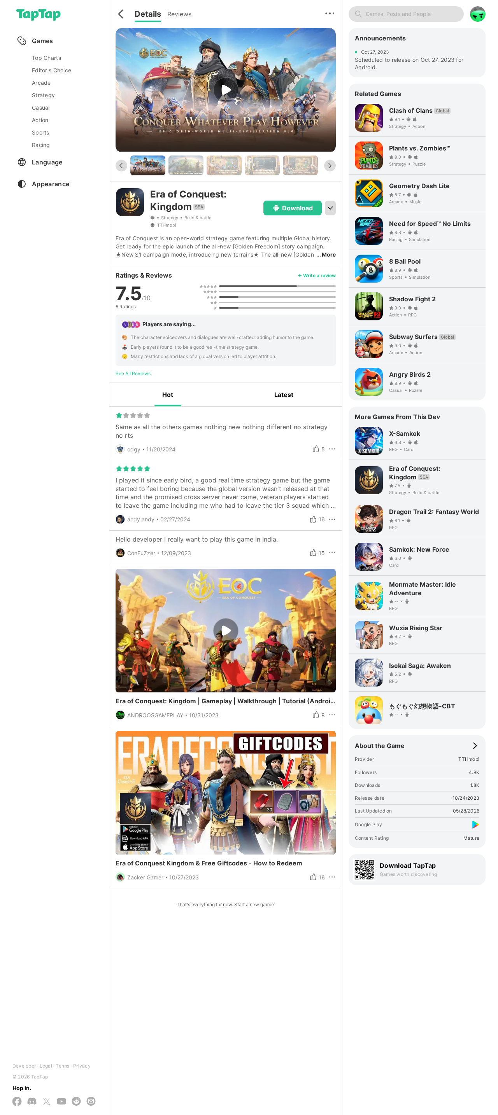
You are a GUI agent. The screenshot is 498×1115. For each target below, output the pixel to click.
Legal (46, 1066)
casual (41, 107)
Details (148, 14)
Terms (62, 1066)
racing (41, 145)
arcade (41, 82)
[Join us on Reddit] (76, 1102)
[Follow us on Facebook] (17, 1102)
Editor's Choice (51, 70)
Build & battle (197, 217)
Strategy (169, 217)
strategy (43, 95)
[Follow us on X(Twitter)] (46, 1102)
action (40, 120)
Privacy (82, 1066)
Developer (24, 1066)
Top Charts (46, 57)
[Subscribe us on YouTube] (61, 1102)
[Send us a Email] (91, 1102)
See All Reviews (133, 373)
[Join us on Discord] (32, 1102)
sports (40, 132)
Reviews (179, 14)
